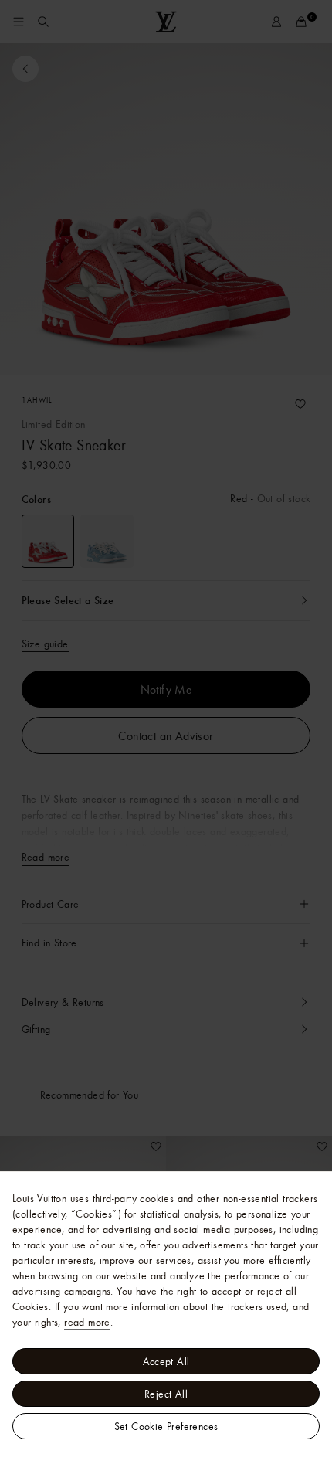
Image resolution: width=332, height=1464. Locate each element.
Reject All (166, 1394)
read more (87, 1322)
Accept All (166, 1361)
